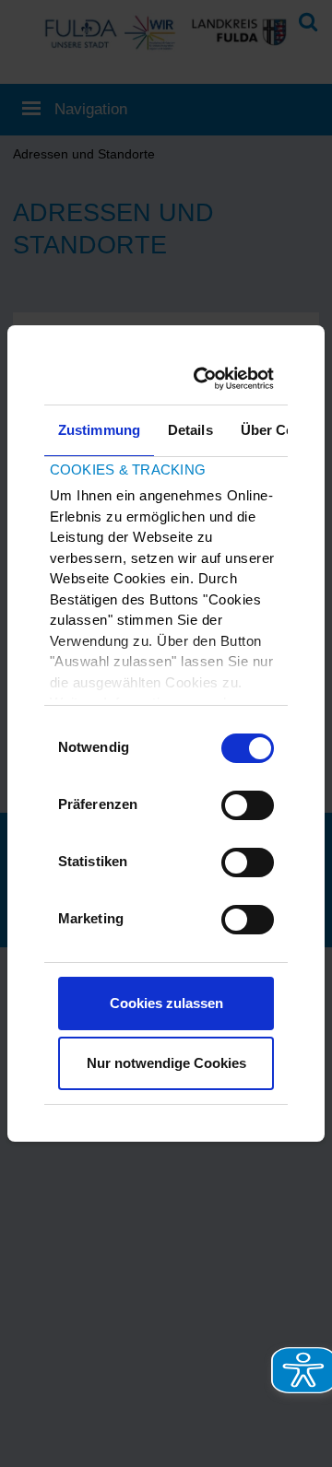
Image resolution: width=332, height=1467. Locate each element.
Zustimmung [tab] (99, 430)
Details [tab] (190, 430)
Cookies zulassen (166, 1003)
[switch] (247, 805)
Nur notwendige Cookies (166, 1063)
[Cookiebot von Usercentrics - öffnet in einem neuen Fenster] (209, 379)
